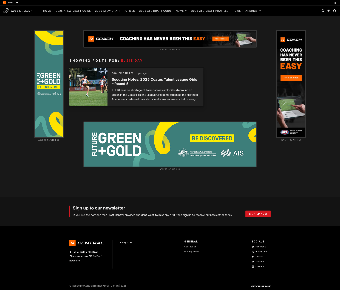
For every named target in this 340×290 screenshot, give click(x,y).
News (180, 10)
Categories (126, 242)
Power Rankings (245, 10)
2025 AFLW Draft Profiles (115, 10)
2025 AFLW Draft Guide (73, 10)
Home (47, 10)
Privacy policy (192, 251)
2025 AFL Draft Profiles (209, 10)
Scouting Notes (123, 73)
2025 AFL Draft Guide (155, 10)
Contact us (190, 246)
